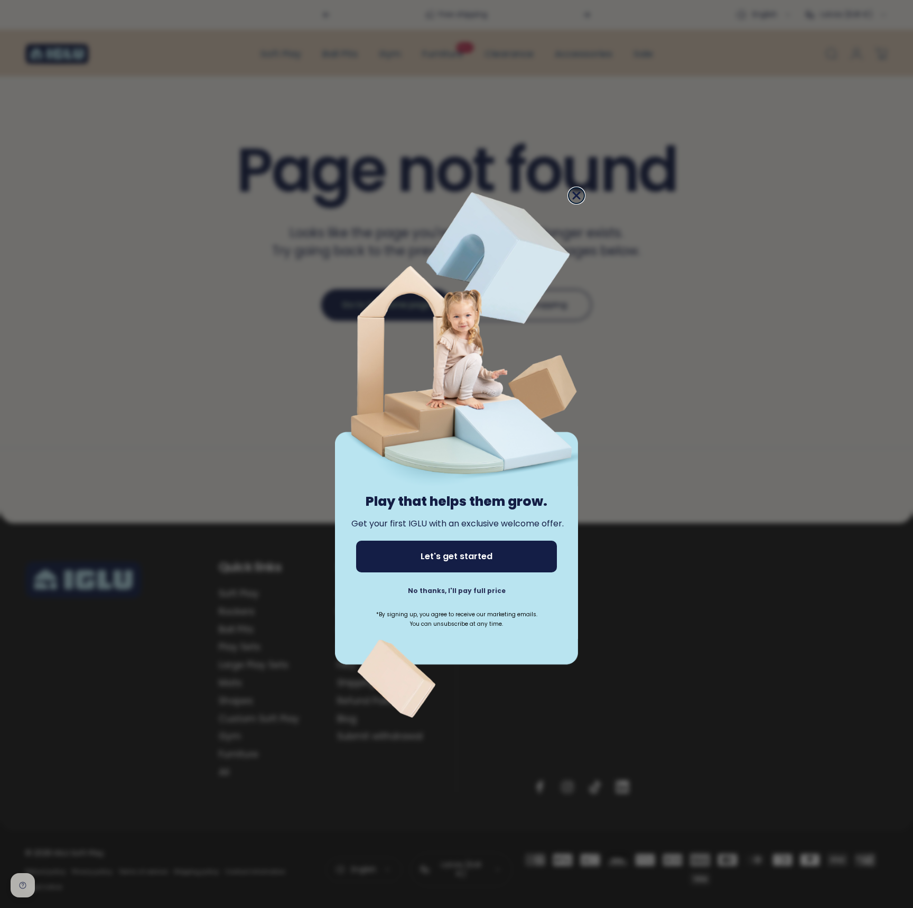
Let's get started (456, 556)
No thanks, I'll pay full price (457, 590)
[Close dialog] (576, 195)
